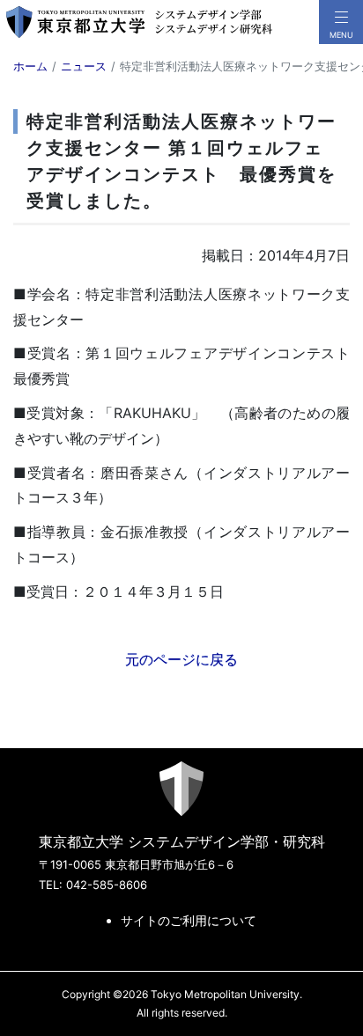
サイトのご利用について (188, 920)
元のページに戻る (181, 659)
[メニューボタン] (341, 22)
